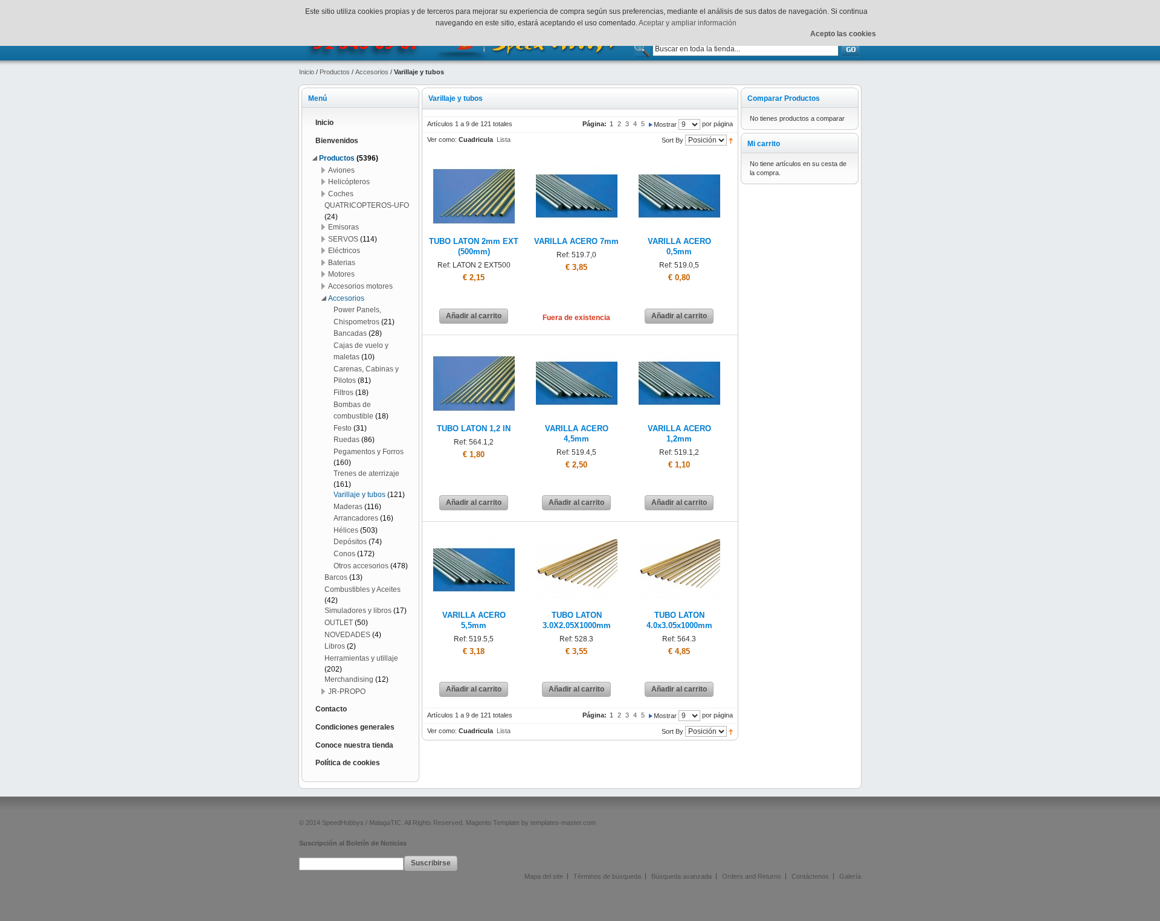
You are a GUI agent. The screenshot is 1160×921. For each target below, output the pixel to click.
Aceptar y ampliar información (687, 23)
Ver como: (442, 139)
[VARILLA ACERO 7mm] (576, 160)
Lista (504, 139)
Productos (335, 71)
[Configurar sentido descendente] (731, 140)
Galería (850, 876)
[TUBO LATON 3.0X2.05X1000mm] (576, 534)
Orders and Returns (751, 876)
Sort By (672, 140)
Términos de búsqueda (607, 876)
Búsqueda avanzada (681, 876)
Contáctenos (810, 876)
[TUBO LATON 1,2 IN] (474, 347)
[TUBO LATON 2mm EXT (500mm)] (474, 160)
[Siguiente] (650, 123)
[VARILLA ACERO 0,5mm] (679, 160)
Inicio (306, 71)
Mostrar (665, 124)
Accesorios (371, 71)
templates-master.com (563, 822)
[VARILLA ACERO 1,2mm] (679, 347)
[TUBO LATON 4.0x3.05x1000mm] (679, 534)
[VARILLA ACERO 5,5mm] (474, 534)
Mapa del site (543, 876)
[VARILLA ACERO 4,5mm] (576, 347)
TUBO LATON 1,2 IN (474, 429)
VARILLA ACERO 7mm (576, 241)
